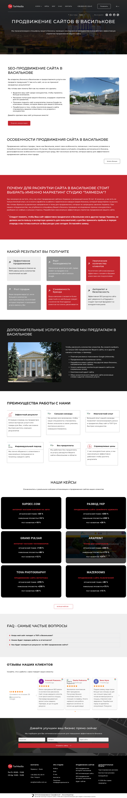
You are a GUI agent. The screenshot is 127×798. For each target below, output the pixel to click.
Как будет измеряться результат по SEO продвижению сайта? (39, 645)
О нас (60, 6)
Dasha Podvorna (80, 680)
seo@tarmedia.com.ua (38, 782)
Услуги (37, 6)
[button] (63, 635)
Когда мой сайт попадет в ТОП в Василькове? (32, 635)
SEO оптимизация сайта (84, 773)
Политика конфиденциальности (61, 781)
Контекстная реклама (106, 773)
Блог (53, 6)
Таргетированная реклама (108, 770)
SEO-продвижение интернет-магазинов (83, 769)
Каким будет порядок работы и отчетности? (31, 640)
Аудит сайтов (80, 781)
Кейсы (47, 6)
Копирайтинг (103, 776)
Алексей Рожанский (54, 680)
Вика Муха (104, 680)
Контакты (68, 6)
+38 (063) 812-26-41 (84, 6)
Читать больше (112, 161)
